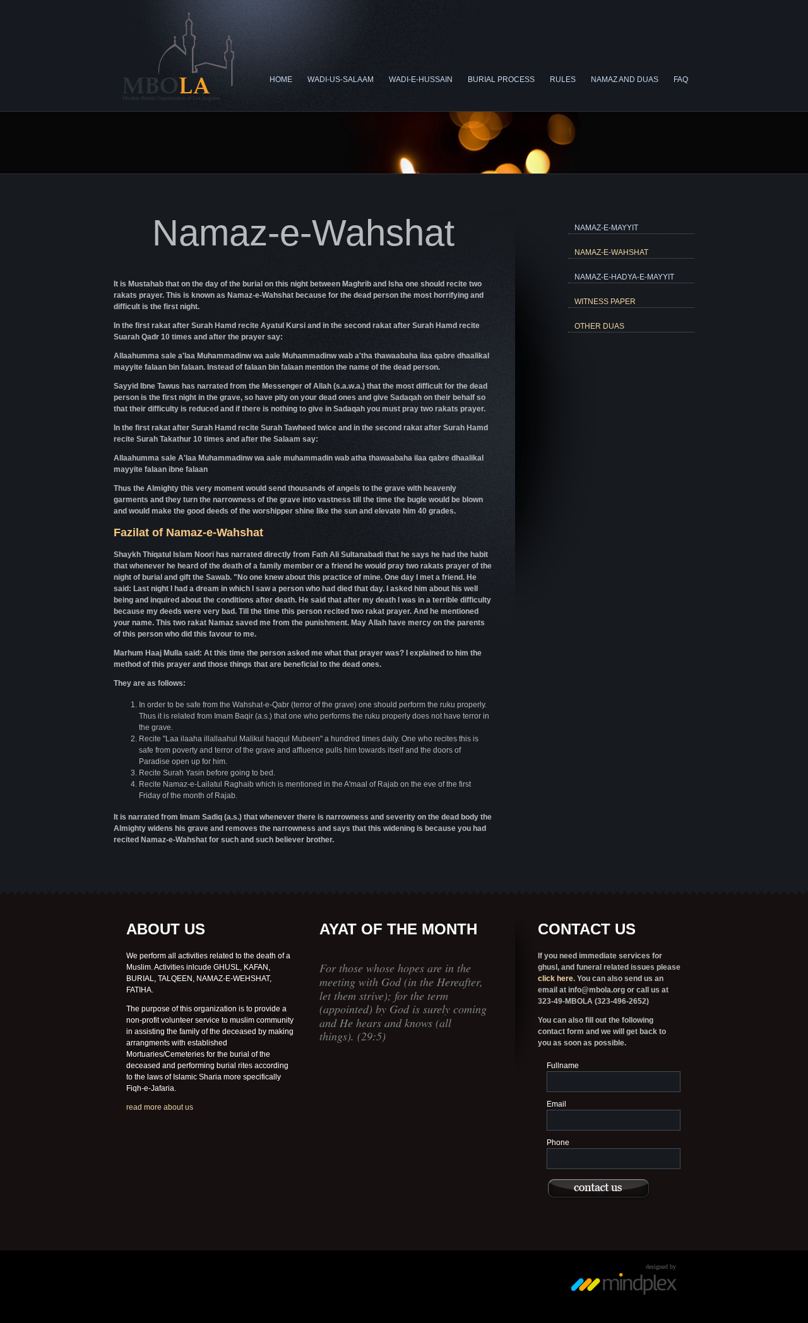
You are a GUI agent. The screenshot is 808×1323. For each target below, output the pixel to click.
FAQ (681, 79)
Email (556, 1104)
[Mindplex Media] (625, 1292)
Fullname (563, 1065)
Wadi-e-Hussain (421, 79)
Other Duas (599, 326)
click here (555, 978)
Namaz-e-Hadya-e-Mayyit (624, 277)
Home (281, 79)
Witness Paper (605, 301)
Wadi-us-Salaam (340, 79)
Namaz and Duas (624, 79)
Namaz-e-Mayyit (606, 227)
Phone (558, 1142)
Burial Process (501, 79)
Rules (563, 79)
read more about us (159, 1107)
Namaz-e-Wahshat (611, 252)
